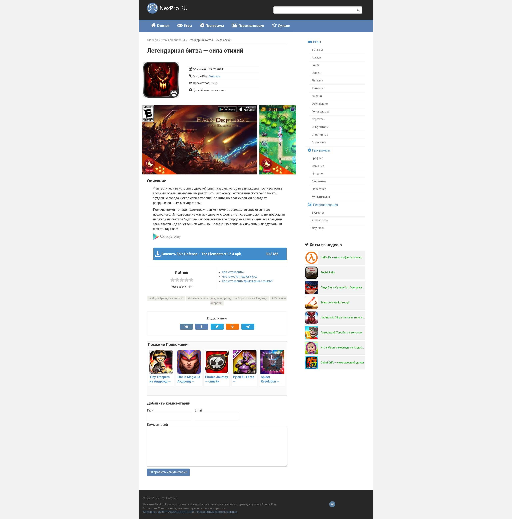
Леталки (317, 80)
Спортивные (320, 135)
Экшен (316, 73)
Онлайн (317, 96)
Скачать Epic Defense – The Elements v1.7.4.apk (220, 254)
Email (199, 410)
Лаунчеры (318, 228)
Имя (150, 410)
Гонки (316, 65)
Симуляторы (320, 127)
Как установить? (233, 272)
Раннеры (318, 88)
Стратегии (318, 119)
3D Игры (317, 49)
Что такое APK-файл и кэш (239, 276)
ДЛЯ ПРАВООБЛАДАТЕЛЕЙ (176, 512)
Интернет (318, 173)
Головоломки (321, 111)
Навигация (319, 189)
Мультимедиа (321, 197)
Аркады (317, 57)
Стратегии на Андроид (252, 298)
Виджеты (318, 212)
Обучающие (320, 103)
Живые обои (320, 220)
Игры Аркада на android (167, 298)
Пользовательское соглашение (216, 512)
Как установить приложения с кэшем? (247, 281)
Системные (319, 181)
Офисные (318, 166)
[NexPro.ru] (167, 15)
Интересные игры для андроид (210, 298)
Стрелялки (319, 142)
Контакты (149, 512)
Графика (317, 158)
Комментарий (157, 425)
